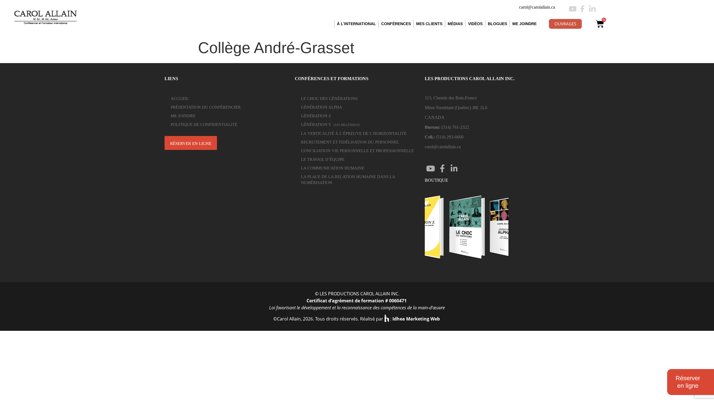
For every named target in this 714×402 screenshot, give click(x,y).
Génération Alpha (321, 107)
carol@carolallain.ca (537, 7)
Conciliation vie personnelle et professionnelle (357, 151)
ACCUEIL (180, 98)
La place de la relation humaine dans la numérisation (348, 179)
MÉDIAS (455, 23)
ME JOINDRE (524, 23)
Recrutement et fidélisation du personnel (350, 142)
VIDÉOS (475, 23)
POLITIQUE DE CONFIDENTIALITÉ (204, 124)
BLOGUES (497, 23)
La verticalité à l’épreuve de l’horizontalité (353, 133)
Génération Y (330, 124)
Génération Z (316, 116)
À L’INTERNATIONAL (356, 23)
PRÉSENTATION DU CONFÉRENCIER (206, 107)
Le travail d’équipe (322, 159)
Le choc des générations (329, 98)
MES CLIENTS (429, 23)
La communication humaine (332, 168)
